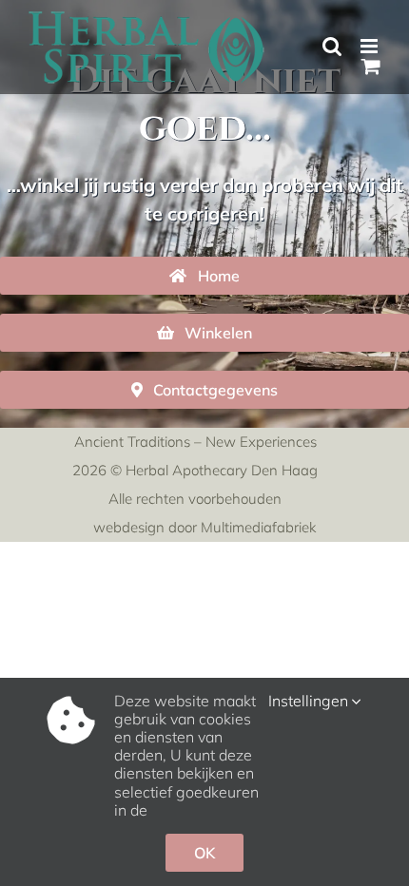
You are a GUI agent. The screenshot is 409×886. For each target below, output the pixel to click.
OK (204, 852)
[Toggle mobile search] (331, 46)
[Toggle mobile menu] (370, 46)
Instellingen (310, 701)
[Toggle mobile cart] (370, 66)
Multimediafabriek (258, 527)
